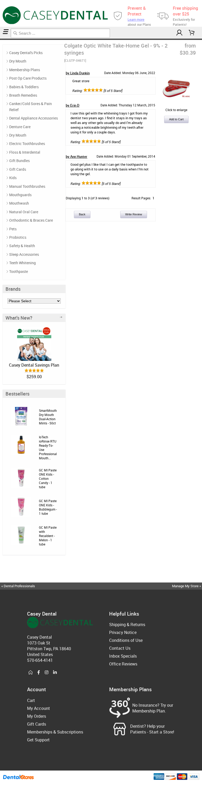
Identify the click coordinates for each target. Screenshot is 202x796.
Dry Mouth (17, 61)
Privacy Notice (123, 632)
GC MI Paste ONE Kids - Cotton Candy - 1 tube (48, 478)
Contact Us (119, 648)
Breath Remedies (23, 95)
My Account (38, 708)
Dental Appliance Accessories (33, 118)
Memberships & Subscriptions (55, 732)
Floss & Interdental (24, 152)
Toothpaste (18, 271)
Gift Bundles (19, 160)
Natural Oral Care (23, 211)
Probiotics (17, 237)
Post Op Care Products (28, 78)
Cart (31, 700)
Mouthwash (19, 203)
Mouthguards (20, 194)
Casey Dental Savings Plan (34, 365)
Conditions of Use (126, 640)
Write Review (133, 214)
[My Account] (179, 32)
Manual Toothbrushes (27, 186)
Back (82, 214)
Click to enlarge (176, 110)
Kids (13, 177)
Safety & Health (22, 245)
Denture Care (20, 126)
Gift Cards (17, 169)
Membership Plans (24, 69)
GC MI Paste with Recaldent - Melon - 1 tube (48, 535)
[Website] (30, 672)
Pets (13, 228)
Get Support (38, 740)
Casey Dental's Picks (26, 52)
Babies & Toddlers (24, 86)
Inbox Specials (123, 656)
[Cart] (191, 32)
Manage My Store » (187, 586)
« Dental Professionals (18, 586)
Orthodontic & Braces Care (31, 220)
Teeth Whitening (22, 262)
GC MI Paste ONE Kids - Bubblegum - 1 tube (48, 507)
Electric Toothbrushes (27, 143)
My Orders (36, 716)
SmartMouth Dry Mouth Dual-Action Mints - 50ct (48, 416)
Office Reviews (123, 664)
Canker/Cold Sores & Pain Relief (30, 106)
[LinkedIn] (55, 672)
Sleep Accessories (24, 254)
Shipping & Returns (127, 624)
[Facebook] (38, 672)
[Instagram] (46, 672)
